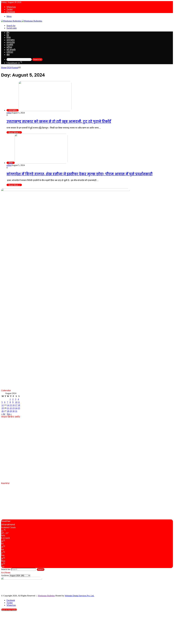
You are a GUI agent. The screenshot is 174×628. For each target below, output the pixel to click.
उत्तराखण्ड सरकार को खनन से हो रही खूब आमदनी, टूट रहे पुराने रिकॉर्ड (59, 121)
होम (8, 32)
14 (8, 405)
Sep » (9, 414)
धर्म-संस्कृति (11, 50)
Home (3, 67)
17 (16, 405)
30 (13, 411)
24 (16, 408)
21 (8, 408)
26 (2, 411)
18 (19, 405)
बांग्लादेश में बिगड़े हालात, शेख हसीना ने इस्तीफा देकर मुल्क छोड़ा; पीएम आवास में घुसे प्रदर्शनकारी (80, 174)
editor (9, 113)
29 (11, 411)
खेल (8, 54)
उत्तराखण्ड (11, 40)
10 (16, 402)
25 (19, 408)
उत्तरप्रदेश (11, 42)
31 (16, 411)
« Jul (3, 414)
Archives (5, 575)
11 (19, 402)
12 (2, 405)
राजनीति (10, 45)
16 (13, 405)
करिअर (9, 47)
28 (8, 411)
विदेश (9, 37)
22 (11, 408)
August (15, 67)
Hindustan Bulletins (46, 595)
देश (8, 35)
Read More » (14, 132)
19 (2, 408)
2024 (9, 67)
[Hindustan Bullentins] (21, 21)
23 (13, 408)
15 (11, 405)
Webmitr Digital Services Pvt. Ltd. (79, 595)
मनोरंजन (10, 52)
